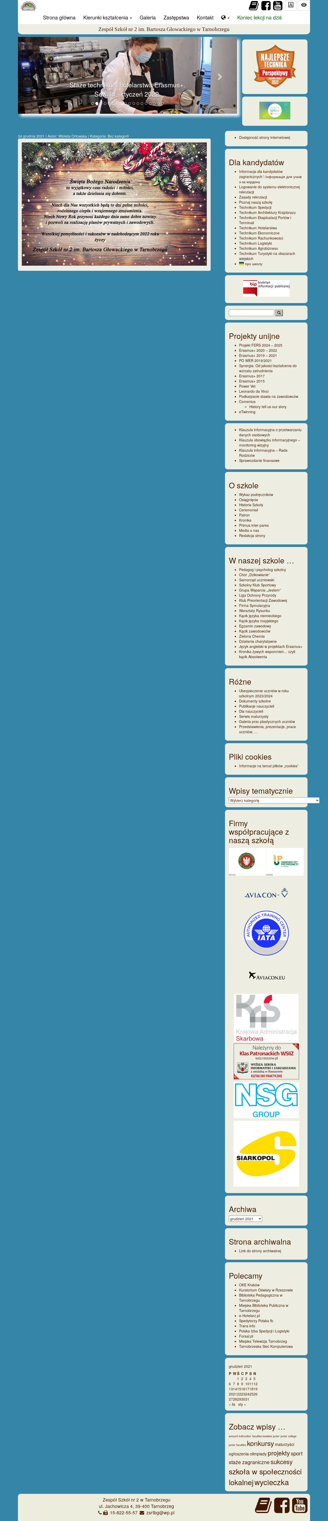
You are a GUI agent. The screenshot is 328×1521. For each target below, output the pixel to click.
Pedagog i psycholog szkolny (262, 569)
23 (243, 1393)
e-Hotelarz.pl (249, 1315)
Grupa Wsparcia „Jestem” (260, 590)
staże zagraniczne (249, 1462)
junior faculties (237, 1445)
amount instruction (240, 1436)
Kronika (245, 520)
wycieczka (271, 1481)
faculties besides (262, 1436)
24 (247, 1393)
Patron (244, 515)
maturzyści (284, 1444)
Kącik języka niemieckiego (260, 615)
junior (276, 1436)
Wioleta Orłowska (73, 136)
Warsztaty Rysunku (254, 610)
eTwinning (247, 411)
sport (297, 1453)
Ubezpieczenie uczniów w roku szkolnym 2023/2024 (264, 693)
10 (247, 1383)
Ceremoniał (248, 509)
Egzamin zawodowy (255, 625)
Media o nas (249, 530)
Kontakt (205, 17)
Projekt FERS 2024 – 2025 (260, 345)
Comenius (247, 401)
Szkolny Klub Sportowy (257, 584)
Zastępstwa (176, 17)
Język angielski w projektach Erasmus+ (270, 646)
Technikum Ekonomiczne (259, 232)
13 (231, 1388)
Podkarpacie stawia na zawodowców (268, 396)
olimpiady (258, 1453)
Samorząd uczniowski (256, 579)
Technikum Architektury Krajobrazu (267, 212)
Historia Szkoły (251, 504)
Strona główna (59, 17)
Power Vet (247, 386)
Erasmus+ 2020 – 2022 (258, 350)
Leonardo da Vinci (254, 391)
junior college (288, 1436)
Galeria (148, 17)
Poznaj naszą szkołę (255, 202)
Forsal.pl (246, 1336)
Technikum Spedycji (255, 207)
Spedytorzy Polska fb (256, 1320)
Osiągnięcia (248, 499)
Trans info (247, 1325)
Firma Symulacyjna (254, 605)
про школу (253, 263)
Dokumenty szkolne (255, 700)
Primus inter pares (254, 525)
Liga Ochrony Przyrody (257, 595)
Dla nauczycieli (251, 711)
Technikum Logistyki (255, 243)
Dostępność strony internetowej (264, 137)
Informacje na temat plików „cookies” (269, 765)
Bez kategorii (118, 136)
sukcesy (282, 1461)
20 (231, 1393)
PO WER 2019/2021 (255, 360)
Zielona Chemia (252, 636)
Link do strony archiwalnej (260, 1250)
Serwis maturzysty (254, 716)
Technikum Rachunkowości (261, 238)
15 (239, 1388)
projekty (279, 1452)
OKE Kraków (249, 1284)
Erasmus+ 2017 (252, 375)
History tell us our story (267, 406)
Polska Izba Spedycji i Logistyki (264, 1330)
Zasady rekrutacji (253, 197)
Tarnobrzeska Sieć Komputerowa (266, 1346)
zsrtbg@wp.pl (160, 1512)
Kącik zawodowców (254, 631)
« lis (232, 1404)
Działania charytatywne (258, 641)
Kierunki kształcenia (106, 17)
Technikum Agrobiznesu (258, 248)
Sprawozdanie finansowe (259, 460)
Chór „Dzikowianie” (254, 574)
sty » (242, 1404)
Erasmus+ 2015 (252, 381)
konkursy (260, 1443)
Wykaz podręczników (256, 494)
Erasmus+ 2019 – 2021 (258, 355)
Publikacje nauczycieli (256, 706)
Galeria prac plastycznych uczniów (267, 721)
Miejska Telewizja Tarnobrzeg (263, 1341)
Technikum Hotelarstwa (258, 227)
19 (255, 1388)
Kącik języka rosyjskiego (258, 620)
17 (247, 1388)
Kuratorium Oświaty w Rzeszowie (266, 1289)
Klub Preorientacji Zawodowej (263, 600)
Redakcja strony (252, 535)
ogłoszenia (239, 1453)
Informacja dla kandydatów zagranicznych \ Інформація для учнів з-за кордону (270, 176)
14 (235, 1388)
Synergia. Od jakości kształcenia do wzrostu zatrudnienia (268, 368)
